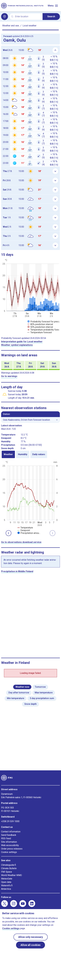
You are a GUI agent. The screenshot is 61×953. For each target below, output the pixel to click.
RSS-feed (6, 838)
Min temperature (15, 698)
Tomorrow (40, 687)
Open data (6, 882)
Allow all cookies (30, 944)
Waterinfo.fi (6, 885)
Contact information (10, 831)
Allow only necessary (30, 936)
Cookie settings (9, 852)
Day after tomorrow (19, 692)
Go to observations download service (21, 542)
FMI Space (6, 871)
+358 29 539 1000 (10, 821)
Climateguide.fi (8, 865)
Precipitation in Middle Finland (17, 571)
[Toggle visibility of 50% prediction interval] (40, 327)
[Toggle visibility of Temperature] (25, 527)
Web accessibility (10, 845)
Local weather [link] (29, 25)
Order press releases (11, 848)
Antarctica (6, 889)
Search (51, 16)
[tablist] (30, 454)
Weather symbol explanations (17, 345)
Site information (9, 842)
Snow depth (30, 704)
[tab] (8, 454)
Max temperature (43, 692)
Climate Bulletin (9, 868)
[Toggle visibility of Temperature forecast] (39, 332)
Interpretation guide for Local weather (22, 341)
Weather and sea (10, 25)
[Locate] (4, 16)
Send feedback (8, 835)
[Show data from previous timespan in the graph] (8, 533)
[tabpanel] (30, 497)
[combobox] (27, 17)
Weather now (22, 687)
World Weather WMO (11, 875)
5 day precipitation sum (42, 698)
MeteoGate (6, 878)
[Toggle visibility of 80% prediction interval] (40, 324)
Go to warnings (9, 376)
